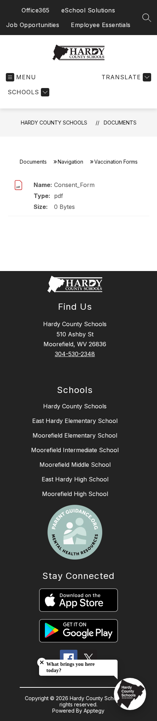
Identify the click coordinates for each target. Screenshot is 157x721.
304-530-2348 (75, 354)
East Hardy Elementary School (75, 420)
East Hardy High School (75, 479)
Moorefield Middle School (75, 464)
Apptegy (94, 710)
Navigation (70, 162)
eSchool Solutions (88, 10)
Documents (120, 122)
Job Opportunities (33, 24)
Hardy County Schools (54, 122)
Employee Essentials (101, 24)
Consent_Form (74, 184)
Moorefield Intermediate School (75, 450)
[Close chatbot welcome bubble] (41, 662)
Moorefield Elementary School (74, 435)
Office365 (36, 10)
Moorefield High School (75, 493)
